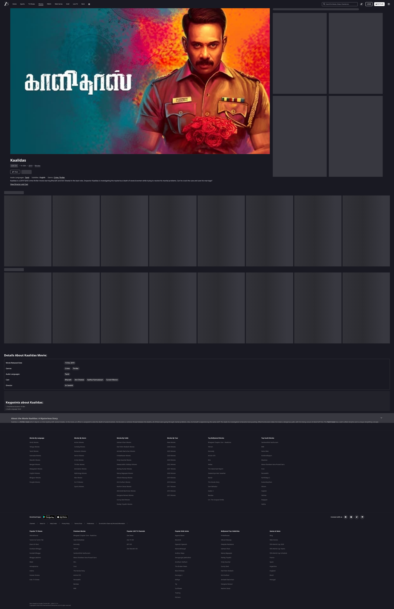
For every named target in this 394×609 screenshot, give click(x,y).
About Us (42, 524)
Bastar (210, 478)
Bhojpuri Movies (35, 478)
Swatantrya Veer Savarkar (217, 473)
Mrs (209, 460)
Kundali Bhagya (35, 553)
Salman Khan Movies (124, 442)
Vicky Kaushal (225, 562)
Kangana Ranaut (226, 584)
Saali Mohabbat (78, 540)
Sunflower (178, 588)
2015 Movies (171, 495)
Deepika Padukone (227, 544)
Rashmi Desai (225, 588)
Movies (41, 4)
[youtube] (362, 517)
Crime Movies (79, 460)
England (272, 571)
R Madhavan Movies (124, 456)
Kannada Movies (35, 456)
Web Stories (274, 540)
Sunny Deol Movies (123, 500)
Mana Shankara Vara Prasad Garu (273, 464)
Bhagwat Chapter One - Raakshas (219, 442)
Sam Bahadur (212, 486)
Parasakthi (265, 473)
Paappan (264, 500)
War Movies (78, 478)
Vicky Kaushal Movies (124, 460)
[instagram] (351, 517)
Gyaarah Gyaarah (181, 544)
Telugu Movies (35, 447)
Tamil (27, 177)
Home (15, 4)
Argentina (273, 566)
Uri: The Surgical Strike (216, 500)
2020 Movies (171, 473)
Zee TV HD (130, 540)
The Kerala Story (213, 482)
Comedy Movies (79, 447)
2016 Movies (171, 491)
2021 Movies (171, 469)
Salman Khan (225, 549)
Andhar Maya (179, 553)
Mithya (177, 580)
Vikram (263, 486)
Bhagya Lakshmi (35, 558)
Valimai (263, 495)
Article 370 (211, 456)
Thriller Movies (79, 464)
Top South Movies (267, 438)
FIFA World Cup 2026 (277, 544)
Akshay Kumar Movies (124, 469)
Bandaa (210, 495)
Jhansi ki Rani (34, 544)
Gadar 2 (210, 491)
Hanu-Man (265, 451)
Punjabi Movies (35, 482)
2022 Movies (171, 464)
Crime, (56, 177)
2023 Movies (171, 460)
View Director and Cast (19, 184)
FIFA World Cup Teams (277, 549)
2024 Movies (171, 456)
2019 (30, 166)
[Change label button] (361, 4)
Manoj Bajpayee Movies (125, 473)
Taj (176, 584)
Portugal (273, 580)
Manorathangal (180, 549)
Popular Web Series (182, 531)
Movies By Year (172, 438)
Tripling (177, 593)
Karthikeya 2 (265, 478)
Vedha (263, 504)
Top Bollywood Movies (216, 438)
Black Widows (179, 571)
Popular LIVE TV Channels (136, 531)
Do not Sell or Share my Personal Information (112, 524)
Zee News (130, 535)
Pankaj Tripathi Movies (124, 504)
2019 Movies (171, 478)
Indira (32, 571)
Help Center (53, 524)
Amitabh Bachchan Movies (126, 451)
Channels (32, 524)
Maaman (264, 460)
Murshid (178, 540)
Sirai (262, 469)
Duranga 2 (178, 575)
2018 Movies (171, 482)
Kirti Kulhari (225, 575)
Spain (272, 562)
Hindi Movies (34, 442)
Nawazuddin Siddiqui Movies (127, 464)
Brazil (272, 575)
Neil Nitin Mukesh (227, 571)
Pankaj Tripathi (226, 558)
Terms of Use (78, 524)
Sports (22, 4)
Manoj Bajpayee (226, 553)
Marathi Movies (35, 460)
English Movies (35, 473)
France (272, 558)
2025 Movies (171, 451)
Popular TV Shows (36, 531)
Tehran (210, 447)
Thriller (62, 177)
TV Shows (31, 4)
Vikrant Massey (226, 540)
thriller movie (24, 422)
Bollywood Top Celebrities (230, 531)
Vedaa (210, 464)
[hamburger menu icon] (388, 4)
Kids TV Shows (34, 580)
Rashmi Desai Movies (124, 486)
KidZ (67, 4)
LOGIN (369, 4)
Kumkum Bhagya (35, 549)
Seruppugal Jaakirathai (183, 558)
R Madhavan (225, 535)
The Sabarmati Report (215, 469)
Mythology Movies (80, 473)
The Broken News (181, 566)
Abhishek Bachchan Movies (126, 491)
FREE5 (49, 4)
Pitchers (178, 597)
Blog (271, 535)
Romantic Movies (80, 451)
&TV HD (129, 544)
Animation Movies (80, 469)
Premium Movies (79, 531)
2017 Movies (171, 486)
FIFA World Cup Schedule (278, 553)
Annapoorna (34, 566)
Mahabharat (34, 535)
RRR (262, 447)
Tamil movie (331, 422)
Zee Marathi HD (132, 549)
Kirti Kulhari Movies (123, 482)
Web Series (59, 4)
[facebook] (345, 517)
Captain (264, 491)
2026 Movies (171, 447)
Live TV (75, 4)
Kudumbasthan (266, 482)
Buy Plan (380, 4)
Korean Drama (35, 575)
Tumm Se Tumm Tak (36, 540)
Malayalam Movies (36, 469)
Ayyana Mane (179, 535)
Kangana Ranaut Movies (125, 495)
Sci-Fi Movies (78, 482)
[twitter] (357, 517)
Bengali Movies (35, 464)
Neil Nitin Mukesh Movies (125, 447)
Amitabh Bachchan (227, 580)
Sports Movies (79, 486)
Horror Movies (79, 456)
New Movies (171, 442)
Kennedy (211, 451)
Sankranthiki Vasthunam (269, 442)
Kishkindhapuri (266, 456)
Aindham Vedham (181, 562)
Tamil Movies (34, 451)
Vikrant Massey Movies (124, 478)
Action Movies (79, 442)
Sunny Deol (225, 566)
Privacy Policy (66, 524)
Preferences (90, 524)
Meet (31, 562)
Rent (83, 4)
